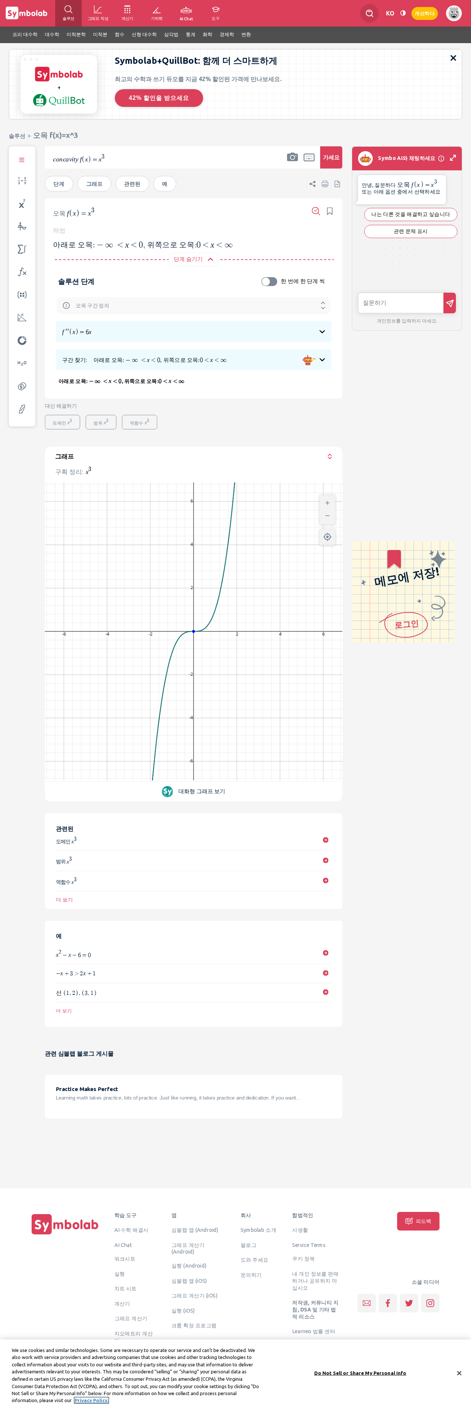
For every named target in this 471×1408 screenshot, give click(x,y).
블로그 (248, 1245)
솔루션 (17, 136)
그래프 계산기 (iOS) (194, 1295)
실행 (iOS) (183, 1310)
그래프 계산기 (131, 1318)
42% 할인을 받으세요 (159, 98)
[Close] (459, 1373)
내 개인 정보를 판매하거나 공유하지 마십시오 (315, 1280)
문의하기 (251, 1275)
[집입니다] (65, 1234)
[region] (235, 1373)
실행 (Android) (188, 1265)
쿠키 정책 (303, 1258)
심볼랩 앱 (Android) (195, 1230)
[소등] (403, 13)
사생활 (300, 1230)
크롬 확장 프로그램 (193, 1325)
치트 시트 (125, 1288)
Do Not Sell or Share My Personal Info (360, 1373)
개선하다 (425, 12)
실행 (119, 1273)
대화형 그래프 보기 (202, 791)
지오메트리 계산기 (133, 1336)
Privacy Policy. (91, 1400)
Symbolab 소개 (258, 1230)
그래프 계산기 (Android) (188, 1248)
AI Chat (123, 1245)
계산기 (122, 1303)
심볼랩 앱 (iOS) (189, 1280)
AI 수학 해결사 (131, 1230)
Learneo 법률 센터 (313, 1331)
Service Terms (309, 1245)
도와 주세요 (255, 1259)
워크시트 (125, 1258)
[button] (292, 162)
